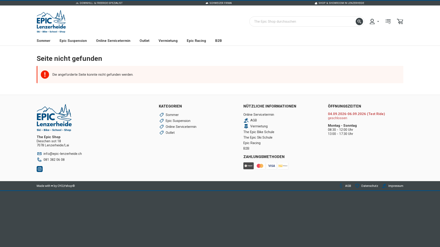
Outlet (144, 41)
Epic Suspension (73, 41)
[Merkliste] (388, 21)
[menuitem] (374, 21)
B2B (218, 41)
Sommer (43, 41)
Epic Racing (196, 41)
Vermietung (168, 41)
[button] (359, 21)
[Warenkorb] (400, 21)
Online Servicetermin (113, 41)
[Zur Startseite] (51, 21)
